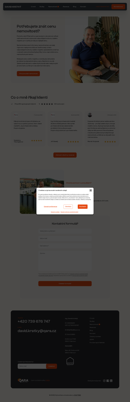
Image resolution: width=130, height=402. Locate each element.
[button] (91, 190)
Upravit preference (50, 206)
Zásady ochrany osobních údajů (69, 212)
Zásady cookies (55, 212)
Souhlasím (82, 206)
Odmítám (68, 206)
